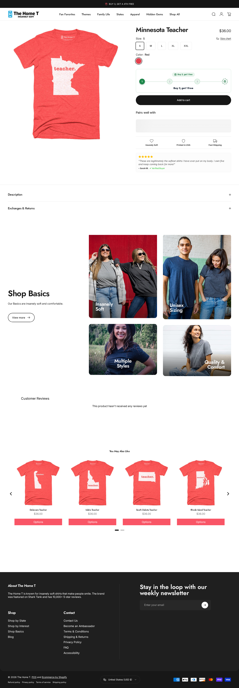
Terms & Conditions (76, 631)
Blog (11, 636)
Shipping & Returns (76, 636)
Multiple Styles (123, 363)
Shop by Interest (18, 626)
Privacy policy (28, 682)
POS (34, 677)
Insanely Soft (104, 306)
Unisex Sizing (177, 308)
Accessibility (72, 653)
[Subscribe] (205, 605)
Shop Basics (16, 631)
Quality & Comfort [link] (215, 364)
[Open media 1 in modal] (66, 84)
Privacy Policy (72, 642)
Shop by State (17, 620)
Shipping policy (59, 682)
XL (173, 45)
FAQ (66, 647)
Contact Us (71, 620)
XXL (186, 45)
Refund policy (14, 682)
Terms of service (43, 682)
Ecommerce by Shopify (54, 677)
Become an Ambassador (79, 626)
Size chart (225, 38)
